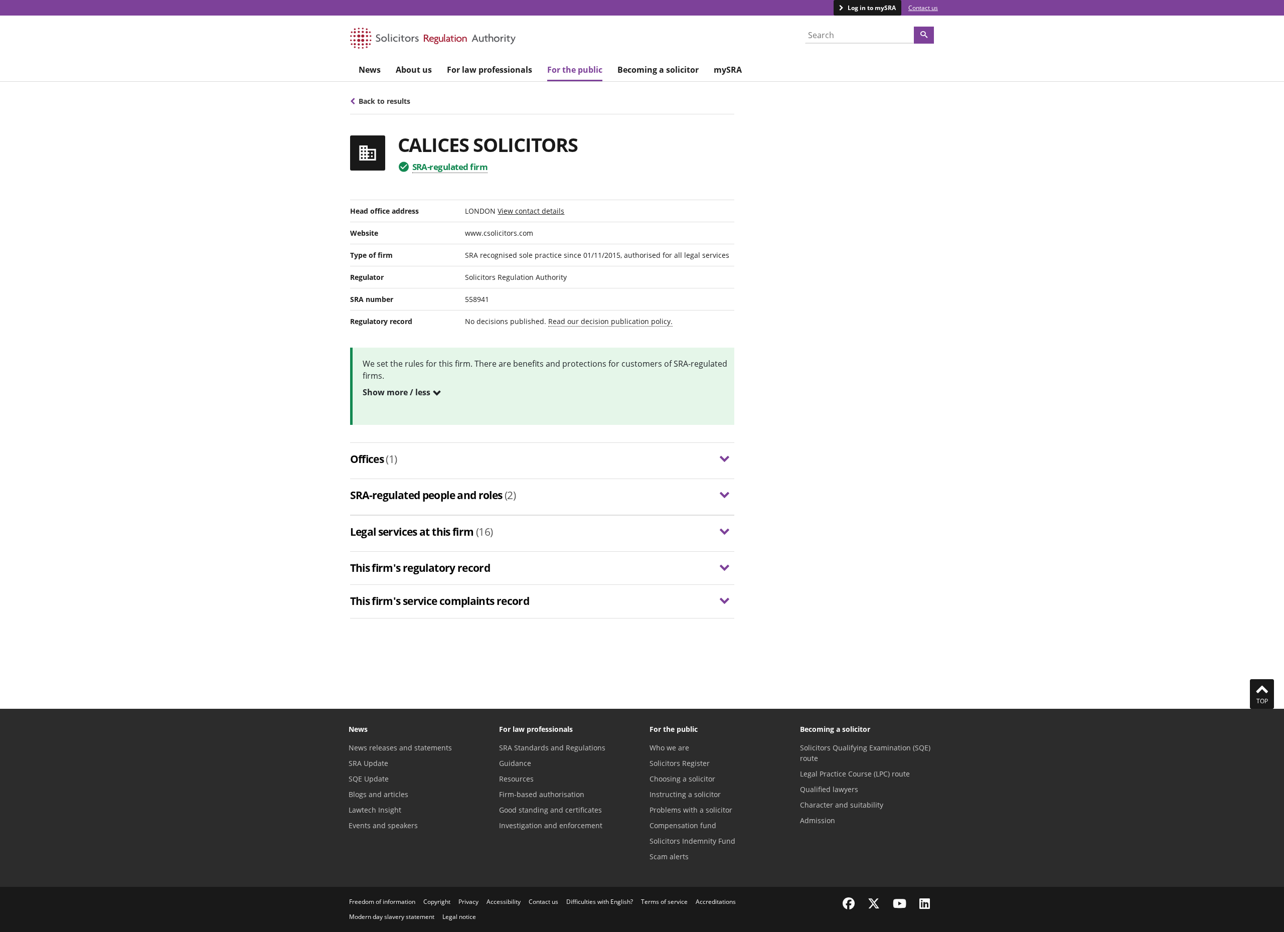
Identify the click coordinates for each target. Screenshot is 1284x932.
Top (1262, 701)
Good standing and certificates (550, 810)
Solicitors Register (680, 763)
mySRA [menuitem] (728, 69)
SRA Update (368, 763)
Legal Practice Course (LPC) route (855, 774)
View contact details (531, 211)
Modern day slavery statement (391, 916)
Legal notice (459, 916)
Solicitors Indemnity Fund (692, 841)
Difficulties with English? (599, 901)
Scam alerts (669, 856)
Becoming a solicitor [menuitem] (658, 69)
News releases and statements (400, 747)
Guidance (515, 763)
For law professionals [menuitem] (489, 69)
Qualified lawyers (829, 789)
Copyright (436, 901)
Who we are (669, 747)
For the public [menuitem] (574, 69)
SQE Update (369, 779)
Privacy (468, 901)
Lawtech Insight (375, 810)
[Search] (924, 35)
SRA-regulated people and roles (433, 495)
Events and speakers (383, 825)
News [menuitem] (370, 69)
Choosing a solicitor (682, 779)
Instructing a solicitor (685, 794)
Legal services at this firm (421, 532)
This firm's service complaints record (440, 601)
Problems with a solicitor (691, 810)
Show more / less (396, 392)
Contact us (923, 8)
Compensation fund (683, 825)
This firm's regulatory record (420, 568)
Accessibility (504, 901)
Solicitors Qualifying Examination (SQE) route (865, 753)
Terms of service (664, 901)
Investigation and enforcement (550, 825)
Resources (516, 779)
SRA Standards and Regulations (552, 747)
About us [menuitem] (414, 69)
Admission (817, 820)
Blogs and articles (378, 794)
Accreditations (716, 901)
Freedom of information (382, 901)
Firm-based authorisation (541, 794)
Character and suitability (841, 805)
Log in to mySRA (871, 8)
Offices (373, 459)
